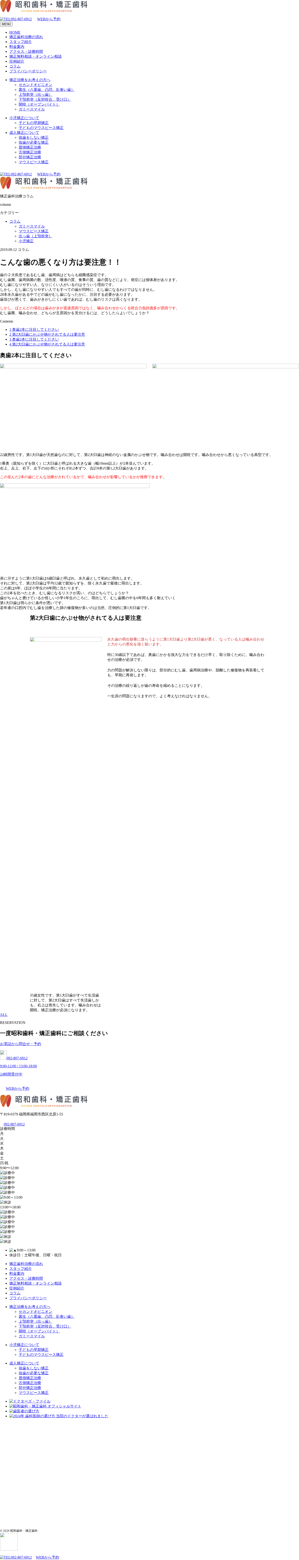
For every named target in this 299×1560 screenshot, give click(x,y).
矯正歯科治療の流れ (26, 37)
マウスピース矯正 (34, 162)
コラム (15, 66)
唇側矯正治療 (30, 147)
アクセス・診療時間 (26, 51)
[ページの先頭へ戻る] (9, 1549)
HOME (15, 32)
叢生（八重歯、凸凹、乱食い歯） (47, 90)
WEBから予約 (49, 19)
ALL (3, 1015)
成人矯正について (24, 133)
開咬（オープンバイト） (39, 104)
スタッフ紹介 (20, 42)
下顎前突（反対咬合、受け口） (45, 99)
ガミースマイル (32, 109)
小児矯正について (24, 118)
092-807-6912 (21, 19)
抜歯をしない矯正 (34, 137)
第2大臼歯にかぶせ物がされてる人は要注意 (47, 334)
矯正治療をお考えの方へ (29, 80)
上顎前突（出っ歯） (35, 94)
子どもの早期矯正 (34, 123)
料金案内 (16, 47)
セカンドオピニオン (35, 85)
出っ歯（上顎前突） (35, 236)
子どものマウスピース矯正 (41, 128)
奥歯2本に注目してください (34, 329)
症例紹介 (16, 61)
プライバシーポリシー (28, 71)
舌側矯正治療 (30, 152)
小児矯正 (26, 241)
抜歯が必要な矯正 (34, 142)
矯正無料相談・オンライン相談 (35, 56)
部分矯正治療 (30, 157)
